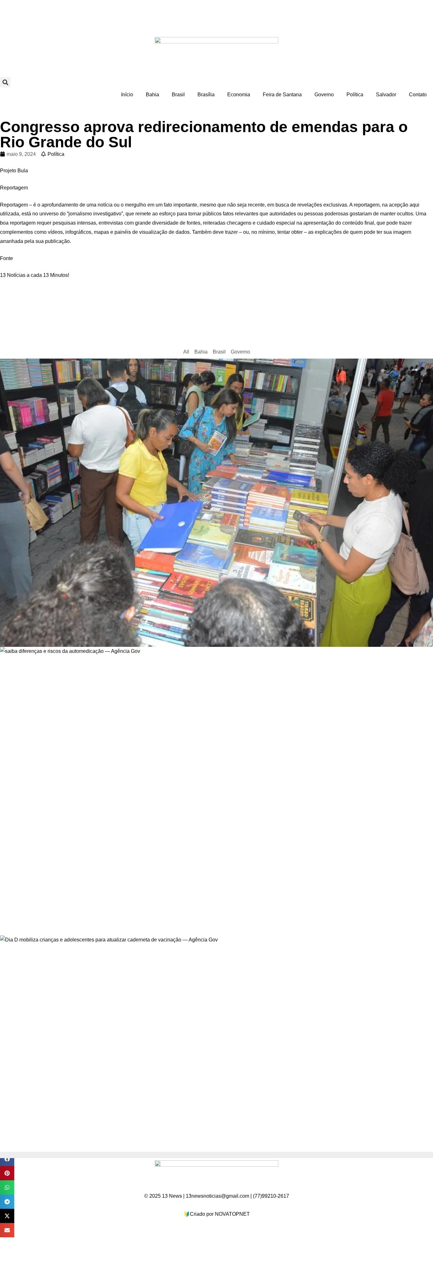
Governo (324, 94)
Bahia (152, 94)
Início (127, 94)
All (186, 351)
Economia (238, 94)
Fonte (6, 258)
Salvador (386, 94)
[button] (5, 82)
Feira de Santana (282, 94)
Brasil (178, 94)
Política (354, 94)
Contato (418, 94)
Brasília (206, 94)
